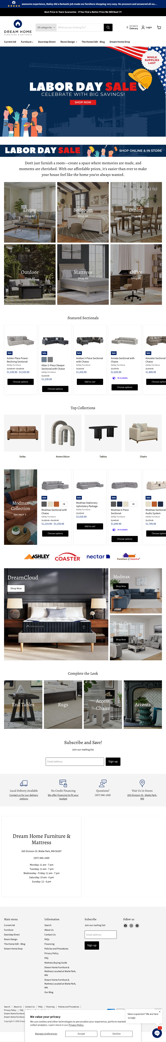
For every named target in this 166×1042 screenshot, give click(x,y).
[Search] (108, 27)
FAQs (46, 939)
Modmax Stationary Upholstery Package (87, 504)
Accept (81, 1034)
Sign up (113, 761)
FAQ (46, 958)
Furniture (26, 42)
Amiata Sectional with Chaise (123, 359)
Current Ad (10, 42)
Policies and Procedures (56, 948)
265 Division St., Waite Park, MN (142, 797)
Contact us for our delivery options (23, 797)
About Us (48, 930)
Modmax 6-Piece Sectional (120, 511)
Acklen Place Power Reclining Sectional (17, 359)
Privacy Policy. (76, 1025)
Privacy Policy (51, 953)
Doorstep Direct (47, 42)
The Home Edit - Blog (93, 42)
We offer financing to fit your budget (63, 797)
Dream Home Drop (120, 42)
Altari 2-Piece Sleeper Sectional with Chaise (53, 367)
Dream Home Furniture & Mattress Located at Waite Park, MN (60, 971)
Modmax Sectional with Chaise (54, 511)
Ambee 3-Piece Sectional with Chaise (89, 359)
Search (47, 925)
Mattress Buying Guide (55, 962)
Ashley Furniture (14, 365)
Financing (49, 944)
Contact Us (50, 934)
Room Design (67, 42)
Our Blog (48, 992)
